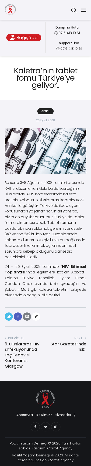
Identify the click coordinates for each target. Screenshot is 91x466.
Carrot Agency (59, 448)
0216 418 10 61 (69, 33)
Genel (45, 111)
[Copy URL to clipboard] (36, 316)
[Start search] (74, 10)
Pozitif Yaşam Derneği (28, 443)
